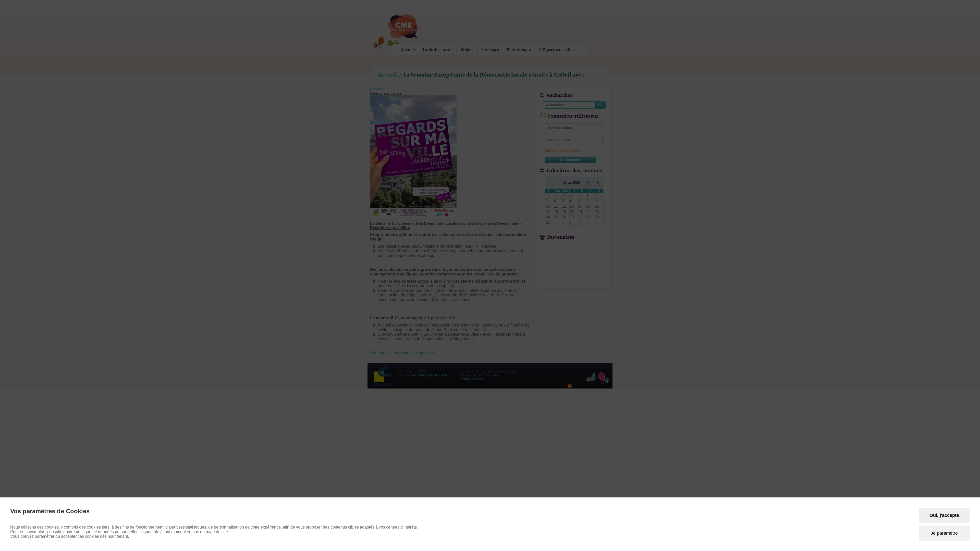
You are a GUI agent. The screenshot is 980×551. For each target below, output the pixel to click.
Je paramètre (944, 533)
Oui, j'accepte (944, 515)
